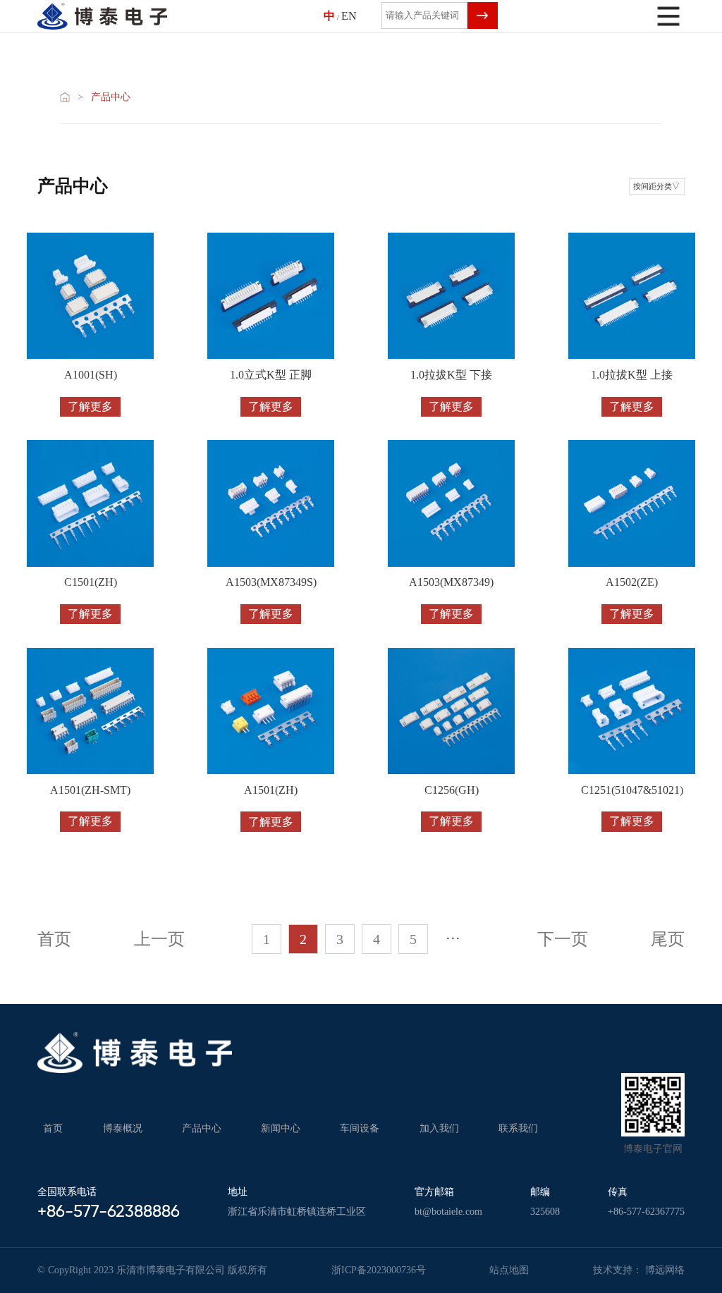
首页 (53, 1128)
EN (349, 16)
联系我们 (518, 1128)
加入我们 (439, 1128)
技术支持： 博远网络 (639, 1270)
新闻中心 (280, 1128)
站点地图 (509, 1270)
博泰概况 (122, 1128)
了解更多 (90, 406)
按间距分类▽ (656, 186)
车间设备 (359, 1128)
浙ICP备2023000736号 (378, 1270)
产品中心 (110, 97)
